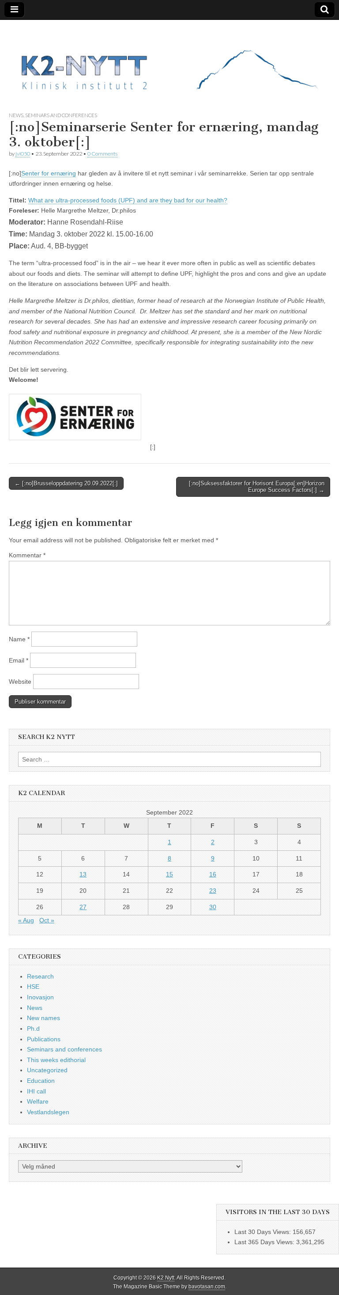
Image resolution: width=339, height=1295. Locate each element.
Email (18, 660)
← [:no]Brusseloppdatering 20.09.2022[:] (66, 483)
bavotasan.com (206, 1287)
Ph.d (33, 1028)
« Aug (26, 920)
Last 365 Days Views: (265, 1241)
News (16, 115)
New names (43, 1017)
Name (19, 639)
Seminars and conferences (61, 115)
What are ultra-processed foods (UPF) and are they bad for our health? (127, 200)
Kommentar (27, 555)
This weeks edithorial (56, 1059)
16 (212, 874)
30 (212, 906)
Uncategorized (47, 1070)
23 (212, 890)
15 (169, 874)
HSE (33, 986)
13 (83, 874)
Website (20, 681)
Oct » (46, 920)
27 (83, 906)
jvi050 (22, 153)
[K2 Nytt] (169, 59)
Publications (43, 1039)
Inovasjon (40, 997)
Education (41, 1080)
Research (40, 976)
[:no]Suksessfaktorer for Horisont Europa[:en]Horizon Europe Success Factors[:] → (256, 487)
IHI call (36, 1091)
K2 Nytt (165, 1278)
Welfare (38, 1101)
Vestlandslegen (48, 1112)
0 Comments (102, 153)
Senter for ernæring (48, 173)
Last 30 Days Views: (263, 1231)
